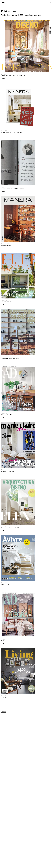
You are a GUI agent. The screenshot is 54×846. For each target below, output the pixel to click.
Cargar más (3, 711)
